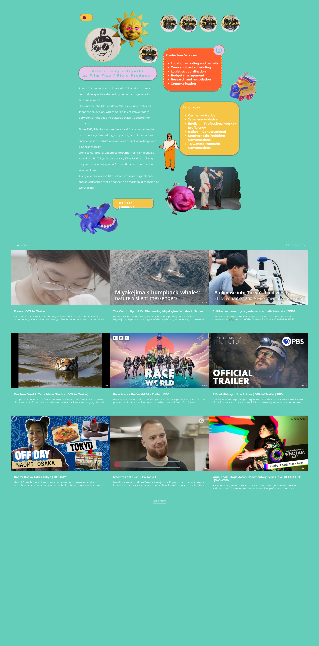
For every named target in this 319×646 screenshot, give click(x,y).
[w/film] (103, 45)
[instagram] (219, 50)
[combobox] (296, 245)
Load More (159, 500)
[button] (236, 206)
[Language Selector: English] (86, 17)
